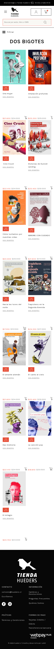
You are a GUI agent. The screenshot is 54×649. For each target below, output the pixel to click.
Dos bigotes (8, 167)
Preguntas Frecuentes (39, 599)
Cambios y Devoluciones (35, 593)
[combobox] (27, 22)
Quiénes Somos (36, 603)
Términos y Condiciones (13, 620)
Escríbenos (7, 596)
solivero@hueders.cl (12, 592)
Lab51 (44, 643)
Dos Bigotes (8, 97)
